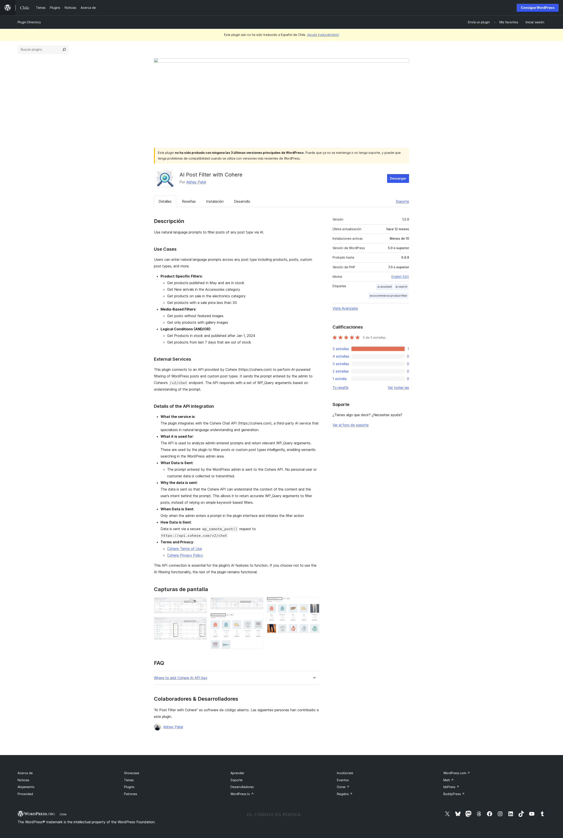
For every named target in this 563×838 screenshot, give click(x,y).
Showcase (131, 773)
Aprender (237, 773)
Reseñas (189, 201)
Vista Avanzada (345, 308)
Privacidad (25, 794)
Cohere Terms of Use (184, 548)
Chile (63, 814)
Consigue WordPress (537, 7)
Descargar (398, 178)
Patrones (130, 794)
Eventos (343, 780)
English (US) (400, 276)
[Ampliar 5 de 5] (314, 603)
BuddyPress (454, 794)
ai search (401, 286)
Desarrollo (242, 201)
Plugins (129, 787)
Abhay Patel (196, 182)
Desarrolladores (242, 787)
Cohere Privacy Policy (185, 555)
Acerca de (25, 773)
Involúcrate (345, 773)
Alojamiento (26, 787)
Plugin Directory (29, 22)
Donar (343, 787)
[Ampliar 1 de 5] (201, 603)
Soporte (402, 201)
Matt (448, 780)
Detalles (165, 201)
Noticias (23, 780)
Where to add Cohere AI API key (180, 678)
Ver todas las (398, 387)
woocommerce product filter (388, 295)
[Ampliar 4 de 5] (257, 619)
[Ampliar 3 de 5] (257, 603)
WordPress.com (456, 773)
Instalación (215, 201)
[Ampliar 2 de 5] (201, 623)
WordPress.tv (242, 794)
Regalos (345, 794)
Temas (129, 780)
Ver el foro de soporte (351, 425)
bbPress (451, 787)
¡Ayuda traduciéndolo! (323, 35)
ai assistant (384, 286)
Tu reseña (340, 387)
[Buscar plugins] (64, 49)
